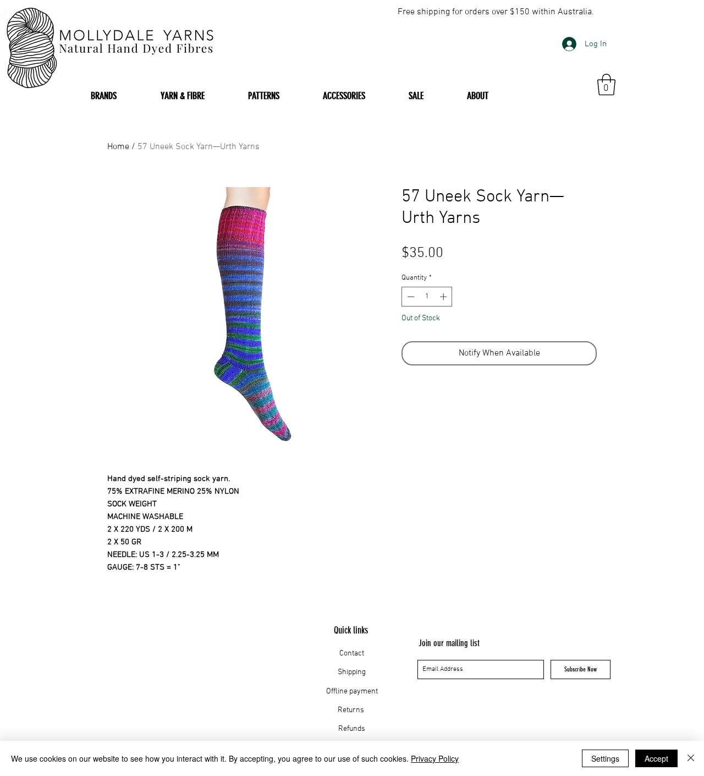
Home (118, 146)
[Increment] (444, 296)
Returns (352, 710)
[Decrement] (409, 296)
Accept (656, 758)
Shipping (352, 672)
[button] (606, 84)
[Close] (690, 758)
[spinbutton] (427, 296)
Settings (605, 758)
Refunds (351, 729)
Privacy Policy (435, 758)
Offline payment (352, 691)
